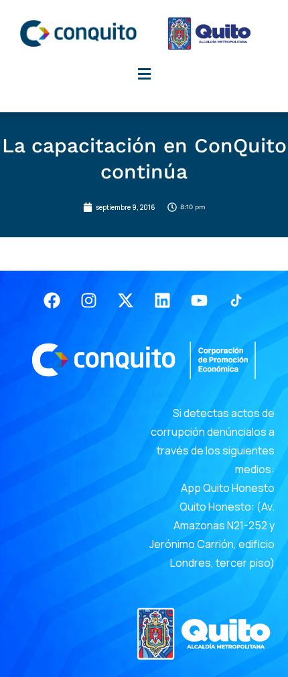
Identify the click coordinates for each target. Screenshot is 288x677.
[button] (144, 73)
